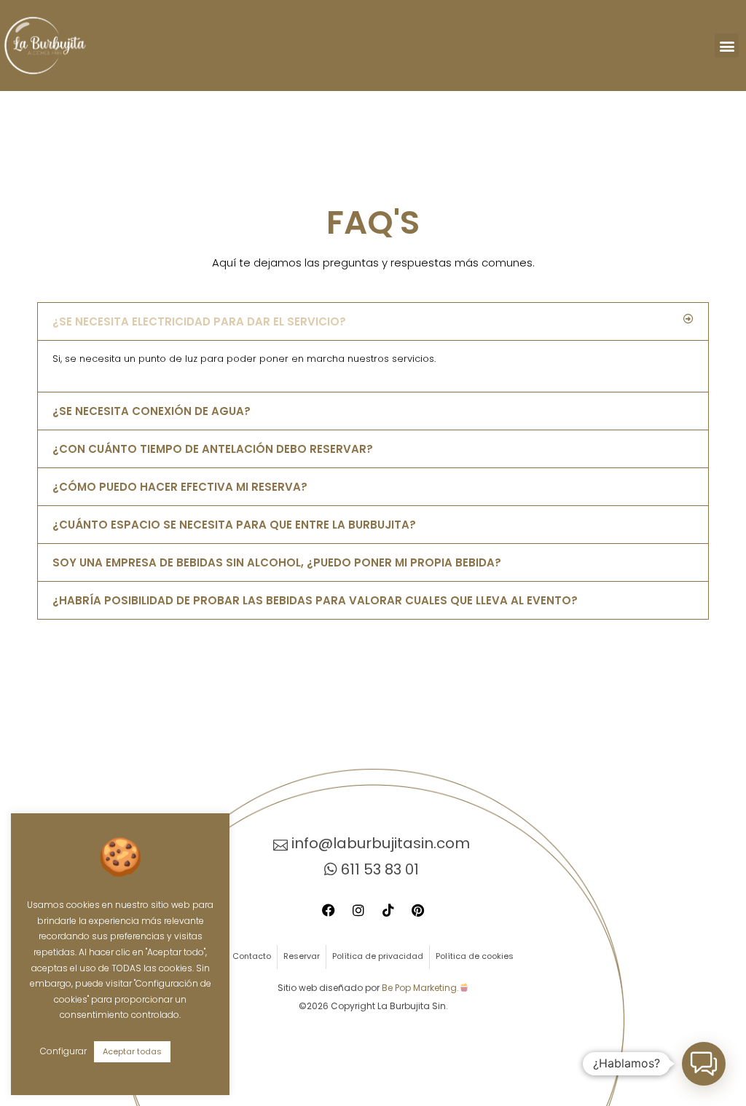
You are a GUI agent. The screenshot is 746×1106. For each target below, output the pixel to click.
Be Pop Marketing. (420, 987)
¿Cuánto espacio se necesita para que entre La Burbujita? (234, 524)
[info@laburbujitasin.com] (373, 843)
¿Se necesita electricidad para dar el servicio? (199, 321)
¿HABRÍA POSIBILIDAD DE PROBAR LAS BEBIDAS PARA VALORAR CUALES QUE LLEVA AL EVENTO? (315, 600)
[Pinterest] (418, 910)
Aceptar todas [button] (132, 1051)
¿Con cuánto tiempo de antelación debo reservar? (212, 449)
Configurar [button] (63, 1051)
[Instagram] (358, 910)
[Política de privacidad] (378, 957)
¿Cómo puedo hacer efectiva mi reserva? (179, 486)
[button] (727, 45)
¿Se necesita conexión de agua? (151, 411)
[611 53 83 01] (373, 869)
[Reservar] (301, 957)
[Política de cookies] (474, 957)
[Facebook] (328, 910)
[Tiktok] (388, 910)
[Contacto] (252, 957)
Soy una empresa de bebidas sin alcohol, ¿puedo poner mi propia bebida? (276, 562)
